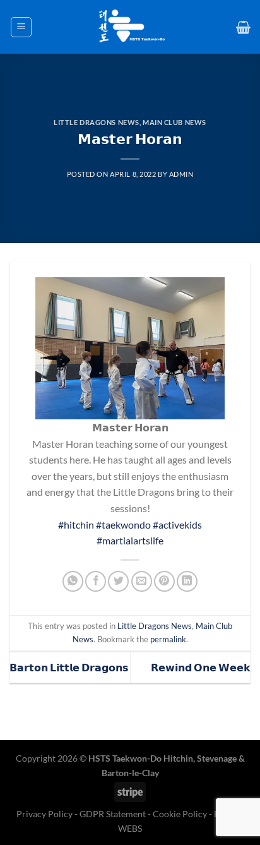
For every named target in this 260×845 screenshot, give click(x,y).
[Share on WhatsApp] (72, 581)
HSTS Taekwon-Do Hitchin (140, 758)
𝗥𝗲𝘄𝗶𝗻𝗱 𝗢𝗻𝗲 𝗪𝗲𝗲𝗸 (201, 667)
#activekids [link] (177, 524)
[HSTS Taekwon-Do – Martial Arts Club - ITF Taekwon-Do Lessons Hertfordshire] (130, 27)
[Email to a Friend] (141, 581)
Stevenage (217, 758)
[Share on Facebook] (95, 581)
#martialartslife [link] (130, 540)
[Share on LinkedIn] (187, 581)
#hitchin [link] (76, 524)
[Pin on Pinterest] (164, 581)
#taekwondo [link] (123, 524)
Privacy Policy (45, 813)
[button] (21, 27)
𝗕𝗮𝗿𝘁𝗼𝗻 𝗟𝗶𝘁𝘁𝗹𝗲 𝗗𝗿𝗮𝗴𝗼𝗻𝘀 (69, 667)
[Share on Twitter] (118, 581)
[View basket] (243, 27)
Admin (181, 174)
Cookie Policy (180, 813)
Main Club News (174, 122)
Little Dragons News (96, 122)
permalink (168, 639)
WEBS (130, 828)
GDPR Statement (113, 813)
